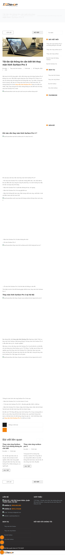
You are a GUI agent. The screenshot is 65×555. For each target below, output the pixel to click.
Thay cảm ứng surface (52, 53)
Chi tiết (6, 470)
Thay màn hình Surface (27, 15)
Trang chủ (5, 15)
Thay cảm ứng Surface (54, 79)
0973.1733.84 (16, 509)
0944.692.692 (16, 505)
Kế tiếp (36, 32)
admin (5, 68)
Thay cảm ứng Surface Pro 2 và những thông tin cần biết (12, 446)
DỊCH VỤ (14, 15)
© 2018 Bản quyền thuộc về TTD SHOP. (13, 548)
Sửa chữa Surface (52, 88)
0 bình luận (27, 68)
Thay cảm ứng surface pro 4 (54, 49)
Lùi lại (9, 32)
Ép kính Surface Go (51, 64)
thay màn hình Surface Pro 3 (23, 84)
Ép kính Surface (52, 83)
